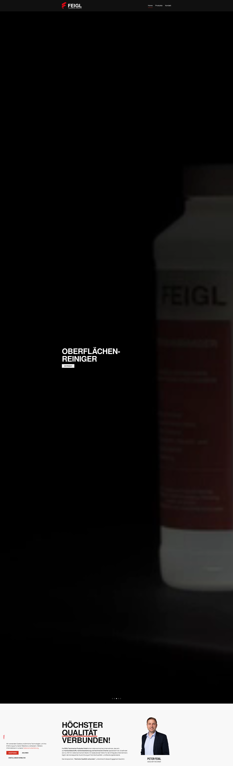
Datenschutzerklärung (30, 748)
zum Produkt (68, 362)
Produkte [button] (158, 5)
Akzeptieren (12, 753)
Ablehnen (25, 753)
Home (150, 5)
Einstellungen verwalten (16, 758)
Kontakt (168, 5)
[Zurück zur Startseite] (72, 5)
